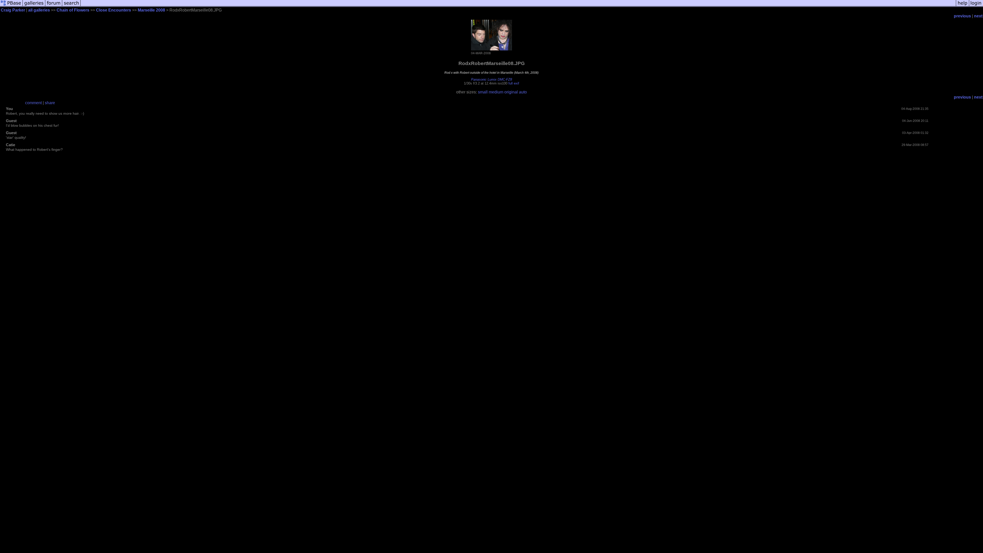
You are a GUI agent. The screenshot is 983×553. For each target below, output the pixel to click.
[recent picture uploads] (34, 6)
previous (962, 16)
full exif (513, 83)
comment (33, 103)
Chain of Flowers (73, 10)
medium (496, 92)
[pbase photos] (11, 6)
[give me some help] (962, 6)
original (511, 92)
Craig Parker (13, 10)
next (978, 16)
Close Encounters (113, 10)
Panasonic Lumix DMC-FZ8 (491, 79)
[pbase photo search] (71, 6)
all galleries (39, 10)
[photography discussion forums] (53, 6)
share (50, 103)
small (483, 92)
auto (523, 92)
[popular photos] (518, 6)
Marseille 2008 (151, 10)
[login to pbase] (976, 6)
